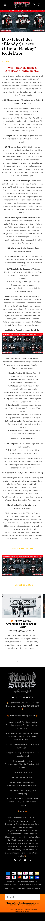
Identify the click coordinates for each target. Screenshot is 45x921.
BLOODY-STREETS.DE (20, 881)
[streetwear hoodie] (22, 353)
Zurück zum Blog (24, 585)
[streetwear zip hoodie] (22, 575)
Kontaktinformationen (34, 888)
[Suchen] (34, 4)
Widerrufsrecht (18, 884)
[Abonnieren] (37, 897)
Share (7, 62)
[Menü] (4, 4)
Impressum (21, 888)
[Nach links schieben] (17, 661)
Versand (12, 888)
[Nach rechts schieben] (27, 661)
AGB (6, 888)
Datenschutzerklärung (33, 884)
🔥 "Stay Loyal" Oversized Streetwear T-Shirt (21, 623)
